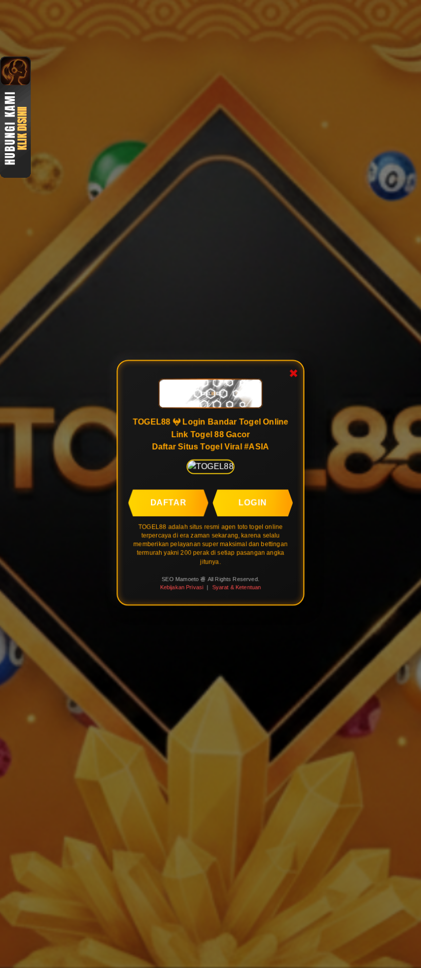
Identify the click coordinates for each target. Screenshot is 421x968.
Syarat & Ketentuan (236, 587)
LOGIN (253, 501)
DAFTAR (168, 501)
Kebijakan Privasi (181, 587)
